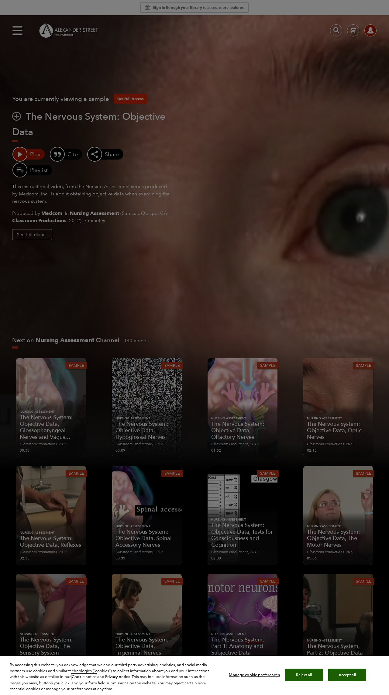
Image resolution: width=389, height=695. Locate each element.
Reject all (304, 674)
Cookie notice (84, 677)
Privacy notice (117, 677)
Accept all (347, 674)
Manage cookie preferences (254, 674)
